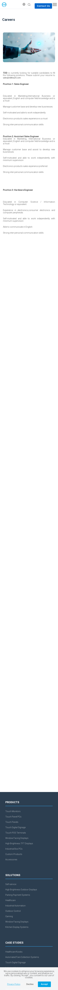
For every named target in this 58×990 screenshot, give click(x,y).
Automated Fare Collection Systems (22, 957)
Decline (29, 984)
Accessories (11, 859)
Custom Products (13, 854)
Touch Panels (11, 822)
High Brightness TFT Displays (19, 843)
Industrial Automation (15, 905)
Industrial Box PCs (13, 849)
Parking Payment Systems (17, 895)
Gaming (9, 916)
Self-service (10, 884)
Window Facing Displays (16, 838)
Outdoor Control (13, 911)
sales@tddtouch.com (12, 78)
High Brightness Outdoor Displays (21, 889)
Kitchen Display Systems (16, 927)
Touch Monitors (13, 811)
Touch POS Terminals (15, 833)
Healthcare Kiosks (13, 952)
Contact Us (43, 6)
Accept (44, 984)
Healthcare (10, 900)
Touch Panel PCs (13, 817)
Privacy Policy (13, 984)
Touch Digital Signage (15, 827)
